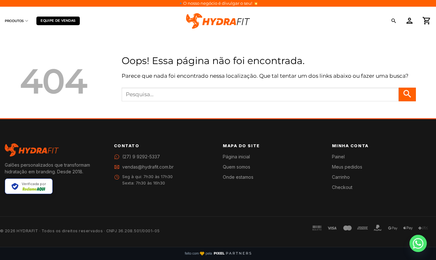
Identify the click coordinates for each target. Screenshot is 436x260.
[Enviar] (407, 94)
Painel (338, 156)
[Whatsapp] (418, 243)
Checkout (342, 187)
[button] (409, 21)
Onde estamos (238, 177)
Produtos (14, 21)
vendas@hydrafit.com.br (148, 167)
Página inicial (236, 156)
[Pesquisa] (394, 21)
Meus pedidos (347, 167)
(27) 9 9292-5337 (141, 156)
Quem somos (236, 167)
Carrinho (341, 177)
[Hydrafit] (218, 21)
